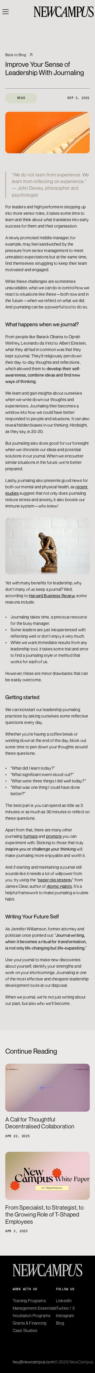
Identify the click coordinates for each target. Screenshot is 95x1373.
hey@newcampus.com (33, 1361)
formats (30, 836)
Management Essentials (34, 1308)
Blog (60, 1323)
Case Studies (25, 1330)
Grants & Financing (29, 1323)
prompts (54, 836)
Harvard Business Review (52, 595)
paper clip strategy (55, 880)
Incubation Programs (31, 1315)
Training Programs (29, 1300)
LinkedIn (64, 1300)
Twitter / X (65, 1308)
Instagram (65, 1315)
